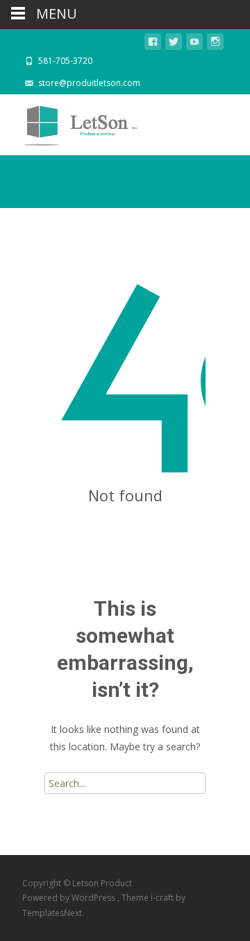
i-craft (163, 898)
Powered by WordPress (69, 898)
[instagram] (215, 44)
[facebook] (152, 44)
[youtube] (194, 44)
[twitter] (173, 44)
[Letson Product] (71, 122)
